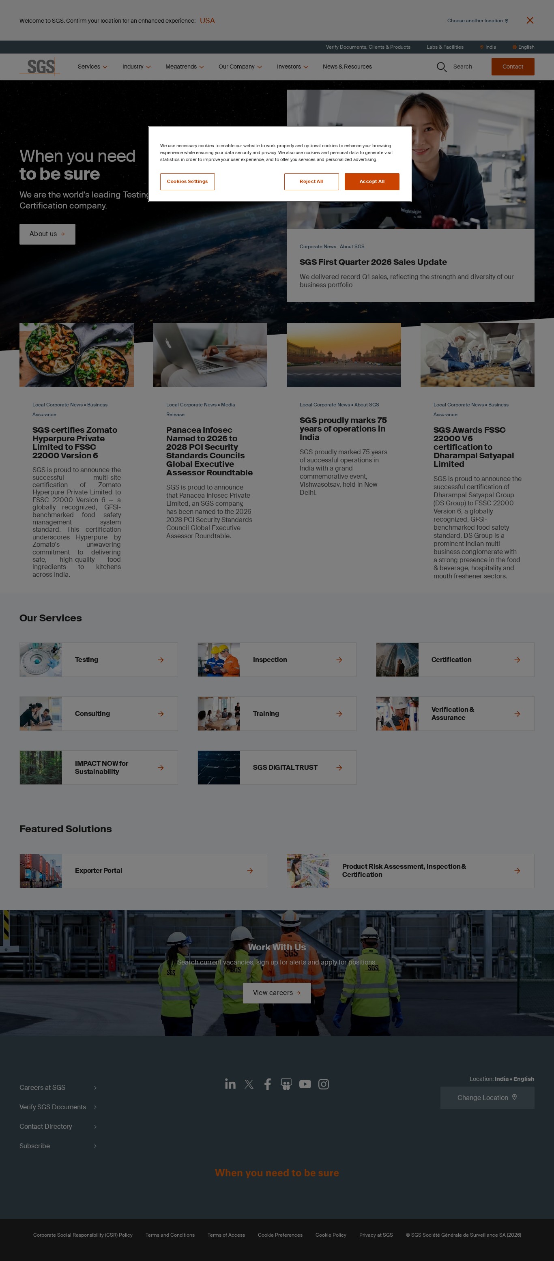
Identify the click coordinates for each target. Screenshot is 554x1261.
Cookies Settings (187, 181)
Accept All (372, 181)
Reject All (311, 181)
